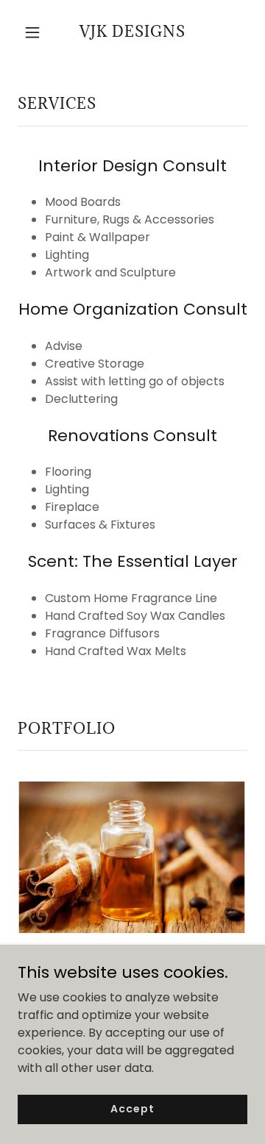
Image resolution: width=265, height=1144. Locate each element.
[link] (133, 32)
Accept (132, 1108)
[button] (35, 32)
